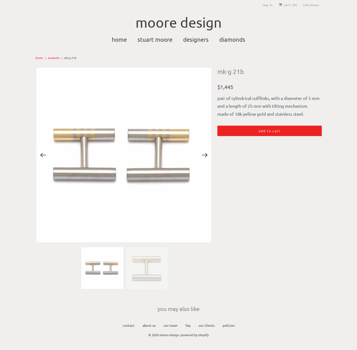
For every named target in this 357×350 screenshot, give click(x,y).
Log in (268, 5)
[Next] (204, 155)
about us (149, 325)
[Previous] (43, 155)
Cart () (289, 5)
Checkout (311, 5)
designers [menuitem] (196, 39)
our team (171, 325)
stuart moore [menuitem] (154, 39)
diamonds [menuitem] (232, 39)
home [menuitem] (119, 39)
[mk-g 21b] (123, 155)
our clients (206, 325)
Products (54, 58)
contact (129, 325)
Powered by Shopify (194, 335)
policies (229, 325)
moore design (169, 335)
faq (188, 325)
